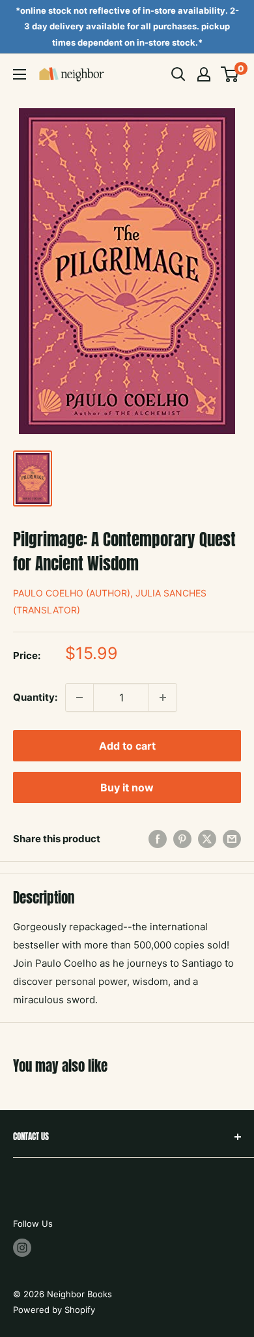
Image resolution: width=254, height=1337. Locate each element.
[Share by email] (232, 838)
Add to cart (127, 745)
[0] (230, 74)
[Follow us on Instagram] (22, 1248)
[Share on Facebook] (157, 838)
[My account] (203, 74)
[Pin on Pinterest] (182, 838)
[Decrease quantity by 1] (79, 697)
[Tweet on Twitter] (207, 838)
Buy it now (127, 787)
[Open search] (178, 74)
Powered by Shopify (54, 1309)
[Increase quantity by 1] (162, 697)
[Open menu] (19, 74)
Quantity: (35, 697)
